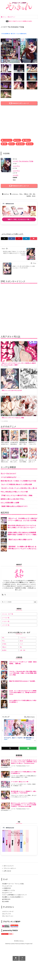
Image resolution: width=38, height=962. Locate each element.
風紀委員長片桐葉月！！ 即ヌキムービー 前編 (23, 444)
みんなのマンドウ (7, 892)
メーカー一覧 (5, 621)
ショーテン (16, 166)
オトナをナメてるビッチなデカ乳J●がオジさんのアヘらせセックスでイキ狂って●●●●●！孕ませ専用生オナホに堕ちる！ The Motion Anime (24, 761)
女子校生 (4, 644)
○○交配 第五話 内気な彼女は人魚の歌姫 (14, 444)
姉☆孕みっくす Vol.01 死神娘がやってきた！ (23, 461)
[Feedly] (28, 748)
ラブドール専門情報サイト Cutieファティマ (14, 894)
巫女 (12, 144)
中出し (18, 140)
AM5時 (5, 739)
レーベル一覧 (5, 617)
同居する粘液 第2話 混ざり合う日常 (5, 444)
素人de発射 (5, 901)
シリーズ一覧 (5, 625)
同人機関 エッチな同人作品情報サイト (13, 897)
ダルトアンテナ (6, 913)
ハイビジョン (7, 140)
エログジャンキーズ (7, 911)
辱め (21, 647)
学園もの (27, 140)
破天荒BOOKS (6, 899)
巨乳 (5, 144)
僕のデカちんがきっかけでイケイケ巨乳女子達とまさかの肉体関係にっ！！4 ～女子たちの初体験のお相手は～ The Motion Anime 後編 (23, 804)
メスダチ (15, 175)
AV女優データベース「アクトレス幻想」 (13, 883)
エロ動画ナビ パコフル (8, 890)
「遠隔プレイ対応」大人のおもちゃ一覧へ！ (19, 219)
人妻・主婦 (22, 650)
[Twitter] (4, 238)
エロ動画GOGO (6, 888)
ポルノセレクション (7, 916)
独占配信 (21, 144)
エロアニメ (12, 17)
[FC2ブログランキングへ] (14, 926)
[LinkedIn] (26, 238)
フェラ (21, 644)
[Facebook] (11, 238)
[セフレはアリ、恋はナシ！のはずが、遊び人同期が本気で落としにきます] (15, 728)
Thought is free (28, 943)
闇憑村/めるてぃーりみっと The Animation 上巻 (32, 444)
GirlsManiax (29, 717)
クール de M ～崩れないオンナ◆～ (20, 781)
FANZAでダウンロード (20, 103)
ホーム (4, 17)
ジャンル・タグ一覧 (7, 614)
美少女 (30, 144)
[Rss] (2, 594)
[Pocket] (33, 238)
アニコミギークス (7, 886)
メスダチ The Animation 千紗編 (23, 161)
